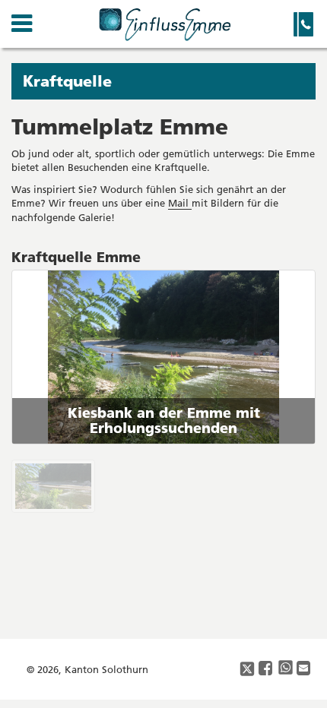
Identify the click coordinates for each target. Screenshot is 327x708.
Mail (180, 203)
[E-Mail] (304, 669)
